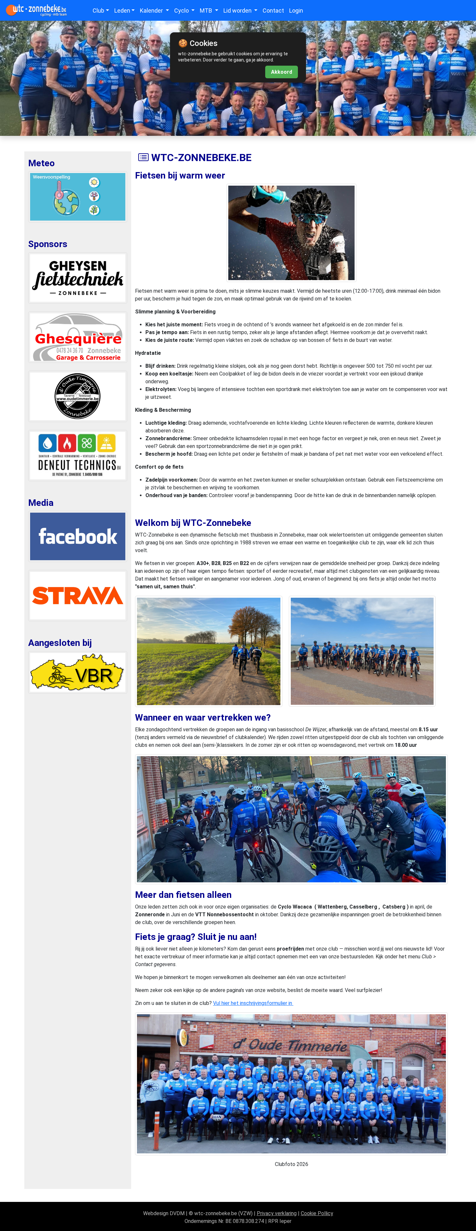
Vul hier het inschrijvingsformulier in (253, 1003)
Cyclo (182, 10)
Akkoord (281, 72)
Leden (122, 10)
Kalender (152, 10)
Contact (273, 10)
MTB (206, 10)
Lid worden (238, 10)
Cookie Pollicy (317, 1213)
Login (296, 10)
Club (98, 10)
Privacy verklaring (277, 1213)
